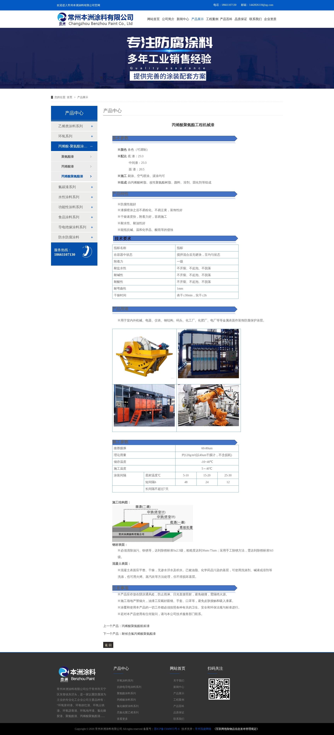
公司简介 (168, 19)
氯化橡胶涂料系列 (128, 706)
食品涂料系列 (68, 217)
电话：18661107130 (224, 4)
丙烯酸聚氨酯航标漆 (136, 626)
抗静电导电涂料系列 (129, 686)
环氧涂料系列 (125, 680)
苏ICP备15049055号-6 (167, 728)
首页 (69, 97)
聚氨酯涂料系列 (126, 693)
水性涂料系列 (68, 197)
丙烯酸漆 (67, 166)
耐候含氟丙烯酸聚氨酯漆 (139, 633)
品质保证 (241, 19)
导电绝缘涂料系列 (72, 227)
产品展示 (197, 19)
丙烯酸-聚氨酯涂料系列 (74, 146)
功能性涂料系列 (70, 207)
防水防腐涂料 (68, 237)
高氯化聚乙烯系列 (128, 712)
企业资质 (270, 19)
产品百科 (226, 19)
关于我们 (178, 680)
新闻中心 (183, 19)
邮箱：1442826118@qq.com (257, 4)
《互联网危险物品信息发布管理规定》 (236, 728)
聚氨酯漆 (67, 156)
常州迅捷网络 (203, 728)
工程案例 (212, 19)
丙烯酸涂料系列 (126, 699)
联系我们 (255, 19)
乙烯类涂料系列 (70, 126)
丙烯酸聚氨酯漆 (72, 176)
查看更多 (122, 718)
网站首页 (153, 19)
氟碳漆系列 (67, 187)
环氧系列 (65, 136)
